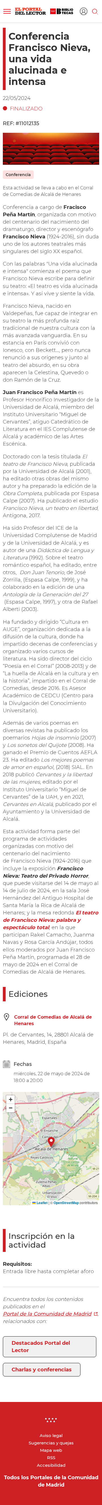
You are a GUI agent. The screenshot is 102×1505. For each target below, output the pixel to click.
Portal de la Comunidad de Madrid (47, 1314)
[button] (7, 11)
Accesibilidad (51, 1465)
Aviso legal (51, 1435)
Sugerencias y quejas (51, 1443)
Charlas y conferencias (42, 1370)
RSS (51, 1457)
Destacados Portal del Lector (41, 1347)
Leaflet (42, 1202)
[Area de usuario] (83, 11)
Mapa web (51, 1450)
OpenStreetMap (66, 1202)
